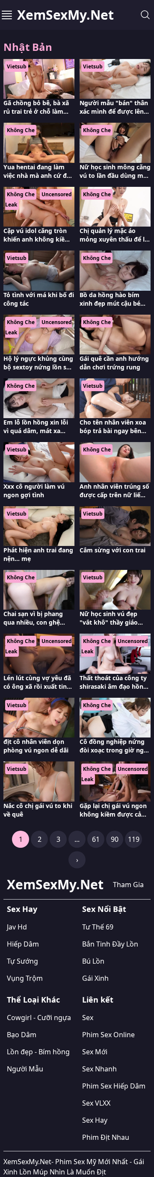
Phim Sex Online (108, 1034)
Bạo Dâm (21, 1034)
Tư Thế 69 (97, 927)
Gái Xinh (95, 978)
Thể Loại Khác (33, 999)
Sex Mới (94, 1051)
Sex (87, 1017)
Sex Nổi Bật (104, 909)
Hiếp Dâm (23, 944)
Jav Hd (17, 927)
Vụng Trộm (25, 978)
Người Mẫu (25, 1069)
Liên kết (97, 999)
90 (114, 839)
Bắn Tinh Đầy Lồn (110, 944)
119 (133, 839)
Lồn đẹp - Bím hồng (38, 1051)
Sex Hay (22, 909)
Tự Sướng (22, 961)
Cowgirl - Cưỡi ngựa (39, 1017)
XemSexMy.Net (65, 15)
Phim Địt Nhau (105, 1137)
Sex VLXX (96, 1103)
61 (96, 839)
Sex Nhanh (99, 1069)
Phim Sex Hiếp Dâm (113, 1086)
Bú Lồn (93, 961)
